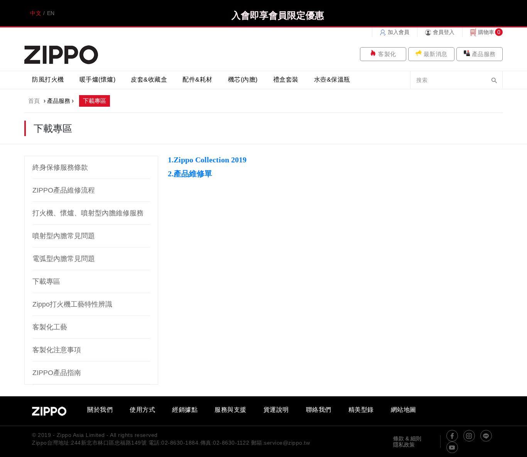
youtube (452, 447)
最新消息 (436, 54)
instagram (469, 436)
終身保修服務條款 (60, 167)
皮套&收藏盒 (149, 79)
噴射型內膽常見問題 (63, 236)
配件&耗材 (197, 79)
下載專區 (46, 281)
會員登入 (443, 32)
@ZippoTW (452, 436)
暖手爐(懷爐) (97, 79)
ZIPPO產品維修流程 (63, 190)
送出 (494, 80)
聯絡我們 (318, 410)
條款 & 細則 (407, 438)
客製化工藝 (49, 327)
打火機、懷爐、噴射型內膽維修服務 (88, 213)
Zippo (61, 54)
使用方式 (142, 410)
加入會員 (398, 32)
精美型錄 (361, 410)
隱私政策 (404, 444)
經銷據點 (185, 410)
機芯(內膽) (243, 79)
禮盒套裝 (286, 79)
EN (51, 13)
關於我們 (100, 410)
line (486, 436)
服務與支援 (231, 410)
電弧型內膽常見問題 (63, 259)
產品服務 (484, 54)
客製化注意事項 (56, 350)
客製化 (387, 54)
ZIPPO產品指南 (56, 373)
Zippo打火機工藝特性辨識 (72, 304)
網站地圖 (403, 410)
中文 (35, 13)
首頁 (34, 100)
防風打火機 (48, 79)
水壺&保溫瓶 (332, 79)
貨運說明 (276, 410)
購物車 (486, 32)
